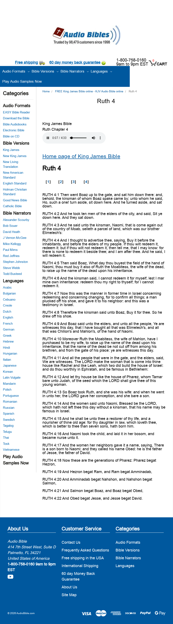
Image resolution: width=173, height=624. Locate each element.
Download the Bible (16, 118)
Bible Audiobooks (15, 124)
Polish (7, 389)
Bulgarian (9, 293)
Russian (8, 407)
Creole (7, 305)
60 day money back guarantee (74, 62)
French (8, 323)
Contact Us (71, 542)
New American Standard (13, 175)
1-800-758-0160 (131, 60)
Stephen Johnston (15, 262)
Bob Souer (10, 225)
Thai (6, 437)
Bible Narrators (17, 213)
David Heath (11, 232)
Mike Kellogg (12, 244)
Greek (7, 335)
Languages (13, 281)
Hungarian (10, 353)
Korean (8, 371)
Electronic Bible (13, 130)
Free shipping (26, 62)
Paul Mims (10, 249)
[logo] (86, 35)
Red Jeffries (11, 256)
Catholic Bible (12, 206)
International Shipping (80, 565)
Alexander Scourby (16, 220)
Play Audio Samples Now (22, 81)
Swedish (9, 419)
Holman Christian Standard (15, 191)
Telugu (7, 431)
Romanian (10, 401)
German (8, 329)
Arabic (7, 287)
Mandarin (9, 383)
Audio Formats (16, 106)
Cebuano (9, 299)
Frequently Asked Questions (85, 550)
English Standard (14, 183)
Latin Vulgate (11, 377)
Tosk (6, 443)
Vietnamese (11, 449)
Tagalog (8, 425)
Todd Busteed (12, 274)
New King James (15, 156)
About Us (69, 587)
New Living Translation (10, 164)
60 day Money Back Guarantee (78, 576)
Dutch (7, 311)
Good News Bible (15, 200)
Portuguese (11, 395)
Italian (7, 359)
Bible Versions (16, 143)
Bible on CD (11, 136)
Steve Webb (11, 268)
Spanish (8, 413)
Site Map (69, 594)
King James (11, 150)
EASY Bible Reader (16, 112)
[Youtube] (10, 577)
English (8, 317)
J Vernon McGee (14, 237)
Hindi (6, 347)
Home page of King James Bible (81, 156)
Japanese (9, 365)
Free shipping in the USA (83, 558)
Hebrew (8, 341)
